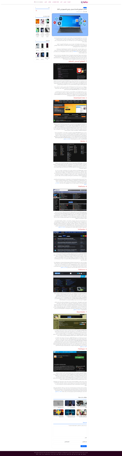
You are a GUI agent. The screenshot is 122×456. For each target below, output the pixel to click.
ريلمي (77, 454)
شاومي (72, 454)
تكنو (55, 454)
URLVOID (74, 51)
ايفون (81, 454)
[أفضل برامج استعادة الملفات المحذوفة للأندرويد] (70, 403)
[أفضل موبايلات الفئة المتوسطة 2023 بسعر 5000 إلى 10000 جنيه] (82, 412)
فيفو (70, 454)
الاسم (86, 437)
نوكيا (65, 454)
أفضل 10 (85, 7)
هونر (74, 454)
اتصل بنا (40, 454)
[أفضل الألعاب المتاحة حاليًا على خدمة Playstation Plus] (58, 412)
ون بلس (62, 454)
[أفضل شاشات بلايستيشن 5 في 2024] (82, 403)
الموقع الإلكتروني (66, 441)
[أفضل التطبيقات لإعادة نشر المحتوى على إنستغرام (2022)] (58, 403)
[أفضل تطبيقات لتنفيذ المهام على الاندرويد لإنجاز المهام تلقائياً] (70, 412)
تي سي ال (52, 454)
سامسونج (84, 454)
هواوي (79, 454)
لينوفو (60, 454)
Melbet (37, 454)
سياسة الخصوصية (47, 454)
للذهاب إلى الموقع (62, 227)
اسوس (57, 454)
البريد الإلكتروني (84, 441)
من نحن (43, 454)
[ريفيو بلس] (84, 2)
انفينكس (67, 454)
